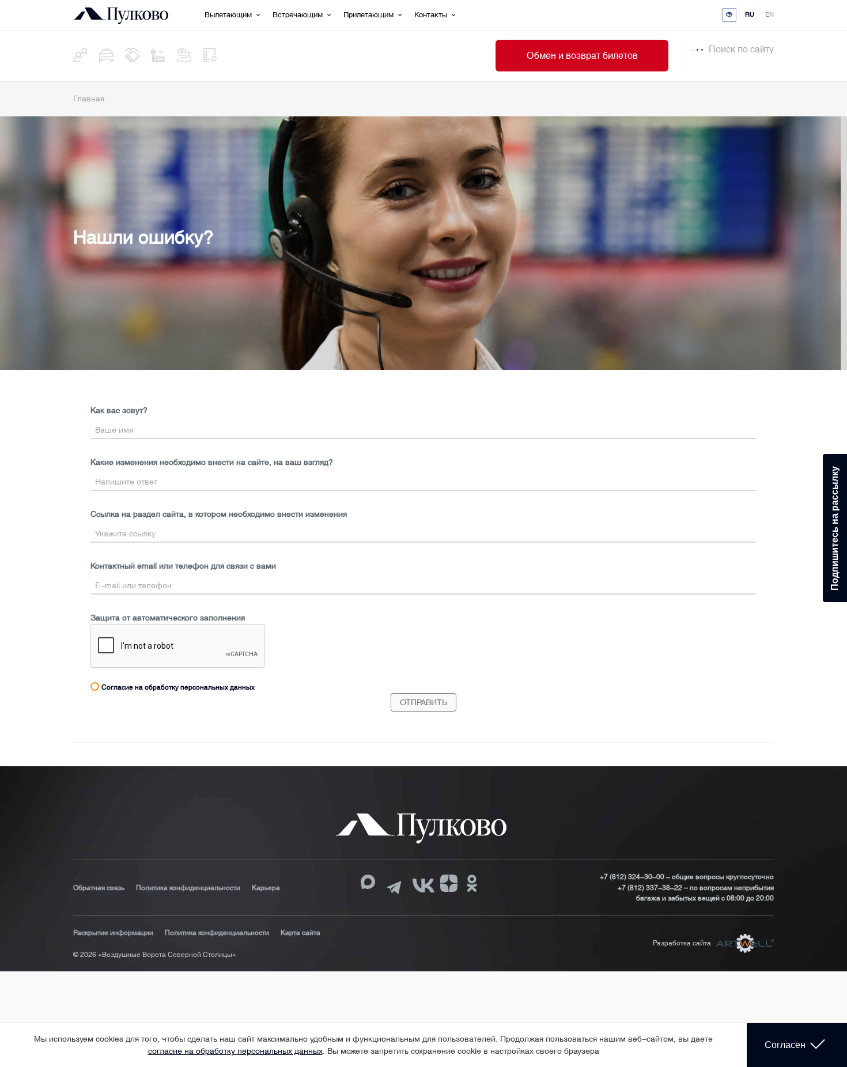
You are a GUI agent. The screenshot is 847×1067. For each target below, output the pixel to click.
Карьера (266, 888)
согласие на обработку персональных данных (235, 1050)
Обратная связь (98, 888)
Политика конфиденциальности (188, 888)
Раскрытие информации (113, 933)
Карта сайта (300, 933)
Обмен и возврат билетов (582, 55)
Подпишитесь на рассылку (835, 528)
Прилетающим (368, 14)
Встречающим (298, 14)
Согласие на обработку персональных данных (178, 687)
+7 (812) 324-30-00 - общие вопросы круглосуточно (687, 877)
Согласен (785, 1045)
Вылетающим (228, 14)
